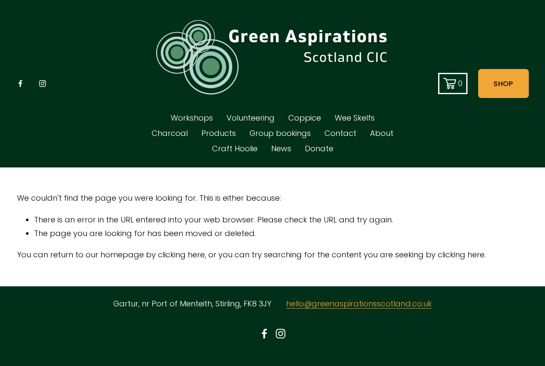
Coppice (304, 117)
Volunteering (251, 117)
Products (218, 133)
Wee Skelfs (355, 117)
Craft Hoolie (235, 148)
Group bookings (280, 133)
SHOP (503, 84)
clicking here (181, 254)
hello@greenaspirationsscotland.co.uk (359, 303)
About (381, 133)
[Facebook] (20, 83)
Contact (340, 133)
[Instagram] (42, 83)
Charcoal (170, 133)
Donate (319, 148)
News (281, 148)
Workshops (192, 117)
